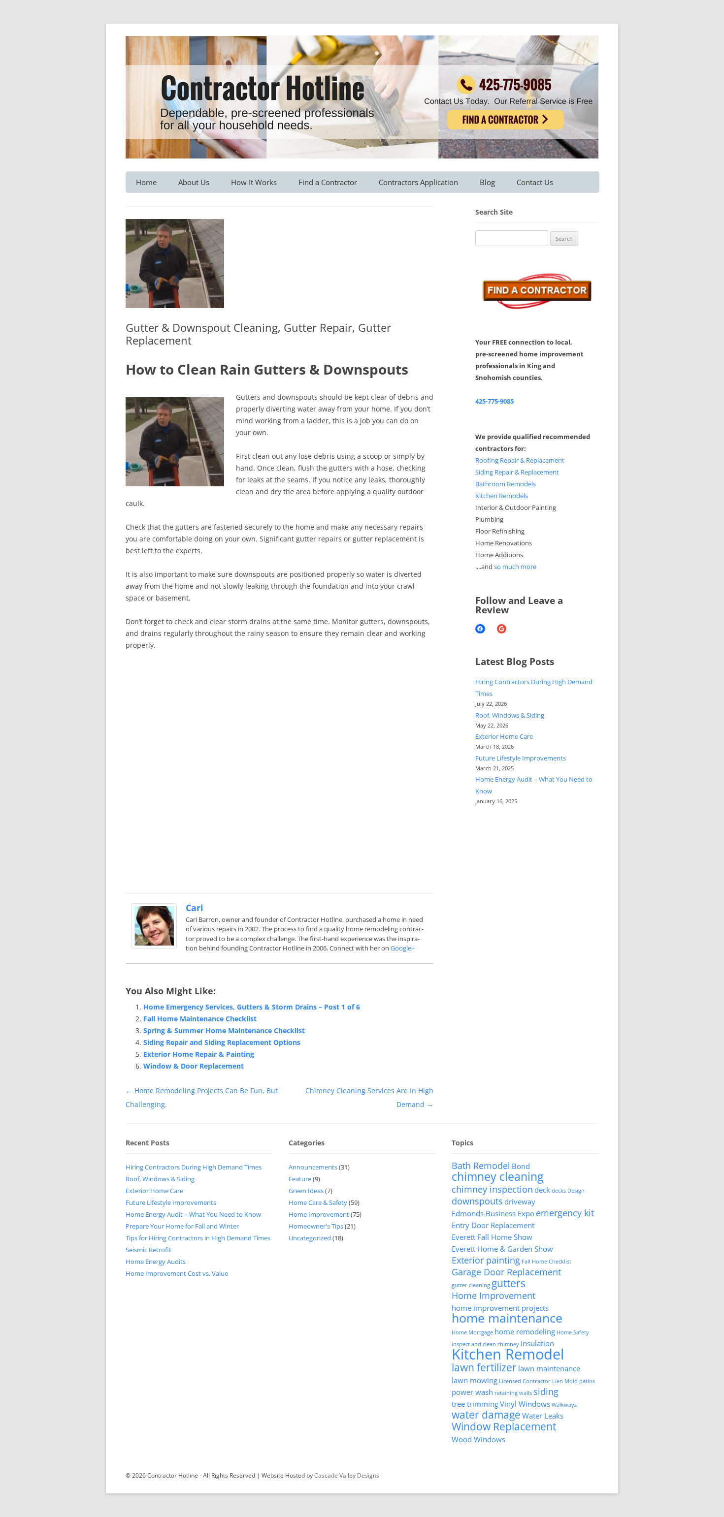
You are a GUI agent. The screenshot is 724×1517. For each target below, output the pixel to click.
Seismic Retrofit (148, 1249)
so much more (515, 566)
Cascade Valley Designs (346, 1475)
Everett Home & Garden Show (502, 1249)
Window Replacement (504, 1426)
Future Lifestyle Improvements (520, 758)
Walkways (564, 1404)
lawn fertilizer (484, 1367)
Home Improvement (319, 1214)
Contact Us (535, 182)
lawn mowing (474, 1380)
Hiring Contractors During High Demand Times (194, 1167)
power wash (472, 1392)
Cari (194, 908)
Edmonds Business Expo (493, 1213)
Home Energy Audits (156, 1261)
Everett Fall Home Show (492, 1237)
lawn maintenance (549, 1368)
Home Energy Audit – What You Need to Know (193, 1214)
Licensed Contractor (525, 1381)
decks (559, 1190)
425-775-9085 (494, 401)
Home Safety (573, 1332)
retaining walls (513, 1393)
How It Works (254, 182)
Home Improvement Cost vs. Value (177, 1273)
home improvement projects (500, 1308)
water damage (486, 1415)
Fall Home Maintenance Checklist (200, 1018)
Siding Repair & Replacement (517, 472)
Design (576, 1190)
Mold (571, 1381)
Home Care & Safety (318, 1202)
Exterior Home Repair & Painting (198, 1054)
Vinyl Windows (525, 1404)
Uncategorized (310, 1237)
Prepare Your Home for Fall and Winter (182, 1226)
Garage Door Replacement (506, 1272)
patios (587, 1381)
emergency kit (565, 1213)
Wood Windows (478, 1439)
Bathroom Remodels (505, 483)
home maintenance (507, 1318)
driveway (519, 1201)
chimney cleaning (497, 1176)
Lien (557, 1381)
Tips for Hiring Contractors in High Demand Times (198, 1237)
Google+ (403, 948)
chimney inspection (492, 1189)
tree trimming (475, 1404)
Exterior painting (486, 1260)
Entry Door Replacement (493, 1225)
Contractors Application (418, 182)
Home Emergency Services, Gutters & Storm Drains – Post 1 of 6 (251, 1006)
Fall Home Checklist (546, 1261)
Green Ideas (306, 1190)
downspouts (477, 1201)
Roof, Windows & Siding (509, 715)
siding (546, 1391)
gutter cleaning (471, 1285)
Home (146, 182)
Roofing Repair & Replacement (519, 460)
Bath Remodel (481, 1165)
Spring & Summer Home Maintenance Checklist (224, 1030)
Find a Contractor (327, 182)
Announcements (313, 1167)
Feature (300, 1178)
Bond (521, 1166)
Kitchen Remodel (508, 1354)
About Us (193, 182)
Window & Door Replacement (193, 1066)
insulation (537, 1343)
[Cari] (154, 945)
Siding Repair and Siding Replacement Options (221, 1042)
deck (542, 1190)
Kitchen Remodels (501, 495)
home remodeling (524, 1331)
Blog (487, 182)
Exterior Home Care (504, 736)
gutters (509, 1283)
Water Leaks (542, 1416)
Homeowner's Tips (316, 1226)
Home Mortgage (472, 1332)
